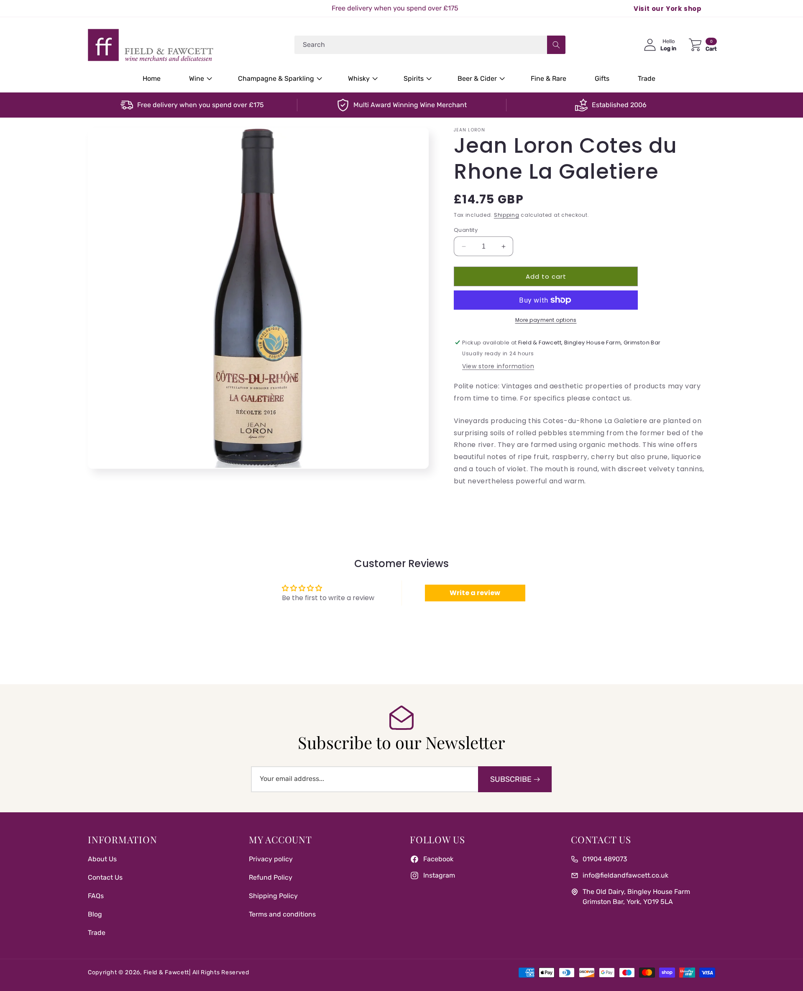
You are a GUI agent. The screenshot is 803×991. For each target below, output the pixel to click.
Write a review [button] (475, 593)
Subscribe (511, 779)
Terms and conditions (282, 914)
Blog (95, 914)
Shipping (506, 214)
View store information (498, 366)
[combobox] (429, 45)
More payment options (546, 319)
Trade (96, 933)
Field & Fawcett (166, 972)
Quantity (466, 230)
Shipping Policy (273, 896)
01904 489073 (605, 859)
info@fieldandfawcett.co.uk (625, 875)
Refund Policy (270, 877)
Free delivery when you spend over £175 (200, 105)
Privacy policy (271, 859)
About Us (102, 859)
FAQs (96, 896)
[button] (199, 79)
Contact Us (105, 877)
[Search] (556, 45)
